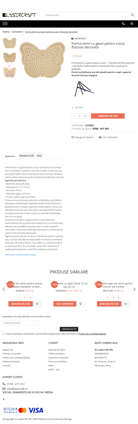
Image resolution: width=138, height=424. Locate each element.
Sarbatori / (18, 31)
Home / (7, 31)
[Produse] (5, 24)
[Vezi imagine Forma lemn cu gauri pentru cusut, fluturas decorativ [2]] (10, 72)
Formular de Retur (57, 361)
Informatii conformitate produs (20, 254)
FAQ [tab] (39, 155)
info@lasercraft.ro (17, 388)
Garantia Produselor (58, 357)
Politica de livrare (11, 361)
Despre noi (8, 349)
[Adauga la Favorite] (37, 304)
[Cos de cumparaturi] (131, 23)
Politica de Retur (56, 353)
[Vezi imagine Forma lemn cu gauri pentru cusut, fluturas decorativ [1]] (10, 57)
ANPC (51, 365)
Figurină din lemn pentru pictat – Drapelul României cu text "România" (24, 285)
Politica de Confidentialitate (92, 333)
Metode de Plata (56, 349)
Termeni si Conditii (12, 353)
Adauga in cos (107, 115)
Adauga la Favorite (83, 137)
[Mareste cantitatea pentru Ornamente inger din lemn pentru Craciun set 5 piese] (118, 297)
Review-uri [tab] (27, 155)
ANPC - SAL (54, 369)
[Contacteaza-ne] (123, 23)
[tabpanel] (42, 60)
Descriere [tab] (10, 156)
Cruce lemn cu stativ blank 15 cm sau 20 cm (69, 285)
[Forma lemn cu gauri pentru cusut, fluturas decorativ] (42, 60)
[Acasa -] (19, 15)
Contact (6, 365)
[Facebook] (4, 399)
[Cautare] (132, 15)
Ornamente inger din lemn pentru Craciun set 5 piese (113, 285)
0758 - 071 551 (15, 384)
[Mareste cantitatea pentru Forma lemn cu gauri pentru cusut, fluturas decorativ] (85, 116)
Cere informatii (109, 137)
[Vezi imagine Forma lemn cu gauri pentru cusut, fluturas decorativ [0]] (10, 43)
